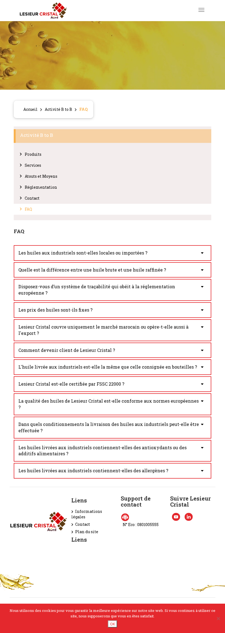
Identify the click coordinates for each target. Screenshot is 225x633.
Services (33, 165)
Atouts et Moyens (41, 176)
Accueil (30, 109)
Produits (33, 154)
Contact (32, 198)
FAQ (28, 209)
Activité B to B (58, 109)
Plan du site (86, 531)
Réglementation (41, 187)
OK (112, 624)
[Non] (218, 618)
